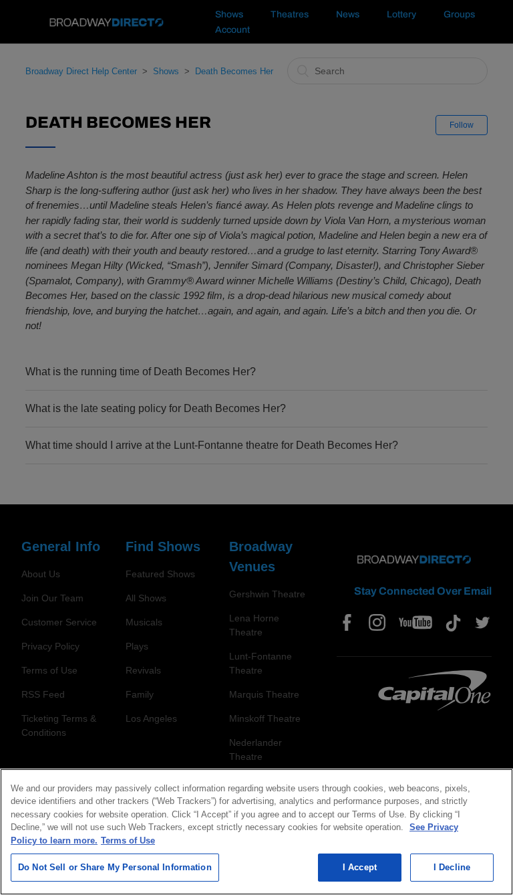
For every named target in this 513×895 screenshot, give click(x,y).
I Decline (452, 867)
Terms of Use (128, 840)
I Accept (360, 867)
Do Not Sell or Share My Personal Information (115, 867)
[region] (256, 832)
